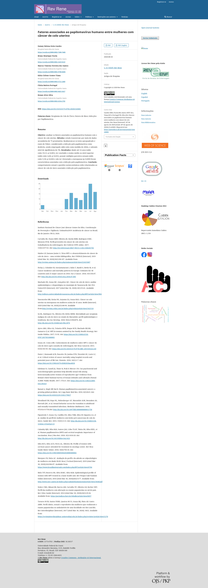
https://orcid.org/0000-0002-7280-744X (51, 52)
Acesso (68, 17)
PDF (109, 45)
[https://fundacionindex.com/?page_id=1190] (155, 225)
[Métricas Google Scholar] (152, 176)
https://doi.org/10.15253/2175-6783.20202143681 (61, 109)
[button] (105, 146)
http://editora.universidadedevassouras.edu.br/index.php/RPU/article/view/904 (70, 294)
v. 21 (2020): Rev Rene (61, 25)
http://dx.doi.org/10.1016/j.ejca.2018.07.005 (58, 276)
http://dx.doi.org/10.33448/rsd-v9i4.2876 (54, 323)
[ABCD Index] (155, 292)
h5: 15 (144, 181)
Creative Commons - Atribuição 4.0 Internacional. (81, 557)
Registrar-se (57, 17)
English (144, 93)
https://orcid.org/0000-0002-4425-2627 (51, 91)
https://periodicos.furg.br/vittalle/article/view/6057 (71, 496)
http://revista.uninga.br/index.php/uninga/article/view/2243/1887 (64, 262)
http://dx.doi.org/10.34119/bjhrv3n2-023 (54, 438)
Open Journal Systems (150, 28)
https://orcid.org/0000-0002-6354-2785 (51, 101)
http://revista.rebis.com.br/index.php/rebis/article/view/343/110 (68, 308)
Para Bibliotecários (148, 122)
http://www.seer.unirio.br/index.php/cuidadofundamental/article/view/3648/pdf (70, 482)
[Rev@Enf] (155, 79)
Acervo (45, 17)
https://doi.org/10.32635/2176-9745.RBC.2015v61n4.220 (74, 349)
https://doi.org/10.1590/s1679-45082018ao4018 (56, 363)
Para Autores (146, 119)
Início (40, 25)
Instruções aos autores (107, 17)
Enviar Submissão (150, 38)
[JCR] (154, 147)
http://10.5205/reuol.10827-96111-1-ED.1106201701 (73, 248)
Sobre (77, 17)
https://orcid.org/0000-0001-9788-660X (51, 72)
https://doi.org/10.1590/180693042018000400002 (57, 453)
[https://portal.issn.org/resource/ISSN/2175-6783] (144, 48)
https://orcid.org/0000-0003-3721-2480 (51, 81)
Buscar (169, 17)
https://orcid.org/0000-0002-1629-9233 (51, 62)
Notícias (124, 17)
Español (144, 97)
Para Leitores (146, 115)
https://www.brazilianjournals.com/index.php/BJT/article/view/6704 (65, 467)
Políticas (88, 17)
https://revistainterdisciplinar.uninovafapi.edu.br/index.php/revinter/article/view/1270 (73, 516)
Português (145, 101)
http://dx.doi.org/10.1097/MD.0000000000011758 (72, 409)
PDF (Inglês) (122, 45)
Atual (36, 17)
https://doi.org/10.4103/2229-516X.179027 (54, 395)
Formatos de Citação (113, 137)
